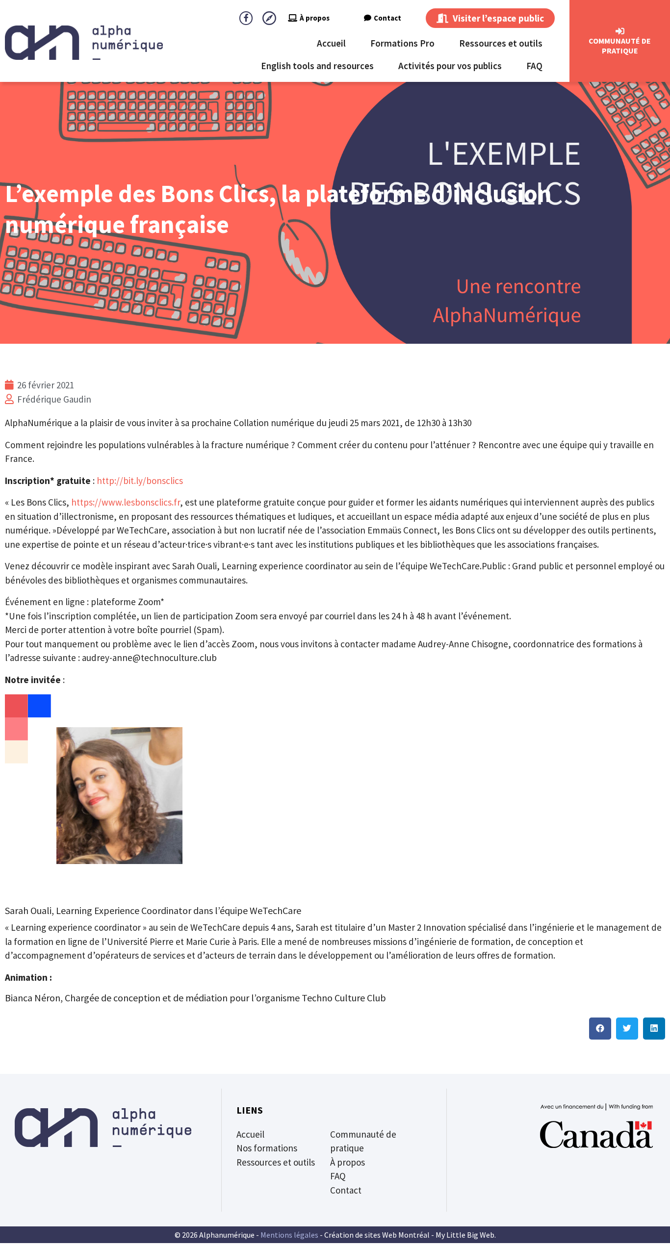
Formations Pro (402, 43)
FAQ (534, 66)
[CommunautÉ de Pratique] (620, 31)
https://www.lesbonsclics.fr (125, 502)
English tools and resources (317, 66)
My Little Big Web (465, 1235)
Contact (387, 18)
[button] (600, 1029)
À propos (315, 18)
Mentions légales (289, 1235)
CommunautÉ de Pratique (620, 45)
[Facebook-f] (246, 18)
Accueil (331, 43)
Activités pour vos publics (450, 66)
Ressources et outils (500, 43)
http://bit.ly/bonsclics (140, 480)
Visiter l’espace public (497, 18)
